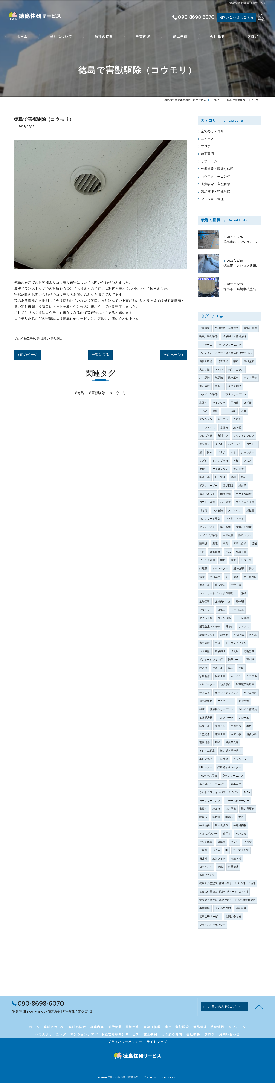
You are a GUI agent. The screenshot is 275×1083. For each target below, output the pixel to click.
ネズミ (203, 460)
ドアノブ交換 (220, 460)
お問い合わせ (233, 916)
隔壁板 (203, 543)
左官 (202, 552)
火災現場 (238, 635)
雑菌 (202, 709)
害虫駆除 (204, 643)
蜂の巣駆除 (247, 809)
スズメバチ (234, 510)
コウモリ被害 (207, 502)
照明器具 (249, 651)
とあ (228, 552)
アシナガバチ (207, 527)
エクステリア (220, 469)
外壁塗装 (233, 867)
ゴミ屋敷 (204, 651)
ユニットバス (207, 427)
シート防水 (237, 610)
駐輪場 (222, 842)
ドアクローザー (208, 485)
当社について (207, 875)
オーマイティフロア (227, 693)
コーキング (205, 867)
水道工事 (236, 734)
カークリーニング (209, 800)
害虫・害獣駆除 (208, 336)
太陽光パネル (223, 601)
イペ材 (248, 842)
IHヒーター (205, 767)
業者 (235, 361)
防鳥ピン (220, 726)
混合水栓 (251, 734)
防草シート (234, 659)
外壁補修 (204, 734)
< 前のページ (27, 355)
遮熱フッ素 (219, 858)
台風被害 (228, 535)
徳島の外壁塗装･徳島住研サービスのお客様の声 (227, 900)
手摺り (203, 469)
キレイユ (236, 676)
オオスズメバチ (208, 834)
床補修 (248, 403)
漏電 (215, 543)
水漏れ (224, 427)
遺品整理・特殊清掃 (215, 191)
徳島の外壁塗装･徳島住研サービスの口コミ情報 (227, 883)
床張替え (220, 585)
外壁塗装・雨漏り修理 (217, 169)
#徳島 (79, 393)
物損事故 (225, 684)
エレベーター (207, 684)
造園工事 (204, 693)
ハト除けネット (235, 518)
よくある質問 (223, 908)
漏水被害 (238, 568)
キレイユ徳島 (207, 751)
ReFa (247, 792)
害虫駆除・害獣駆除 (49, 338)
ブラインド (205, 610)
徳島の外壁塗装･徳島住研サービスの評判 (223, 892)
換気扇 (235, 651)
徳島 (220, 867)
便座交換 (223, 759)
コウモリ (251, 444)
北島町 (203, 850)
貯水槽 (203, 668)
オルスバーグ (225, 718)
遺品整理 (220, 651)
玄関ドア (223, 436)
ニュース (207, 139)
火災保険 (204, 369)
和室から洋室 (244, 527)
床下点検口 (250, 577)
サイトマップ (157, 1042)
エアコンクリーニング (212, 784)
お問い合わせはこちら (236, 17)
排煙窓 (203, 568)
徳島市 (203, 817)
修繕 (233, 477)
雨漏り (219, 386)
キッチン (223, 419)
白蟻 (217, 643)
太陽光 (203, 809)
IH (226, 850)
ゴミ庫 (216, 850)
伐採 (241, 668)
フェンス (243, 626)
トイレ (219, 369)
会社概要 (241, 908)
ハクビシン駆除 (208, 394)
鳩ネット (246, 477)
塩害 (233, 560)
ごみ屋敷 (230, 809)
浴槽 (243, 593)
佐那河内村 (239, 825)
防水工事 (233, 378)
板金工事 (204, 477)
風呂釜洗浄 (231, 742)
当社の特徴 (205, 361)
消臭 (225, 543)
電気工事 (220, 734)
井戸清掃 (204, 825)
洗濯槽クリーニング (221, 709)
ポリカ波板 (229, 411)
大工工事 (236, 784)
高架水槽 (236, 858)
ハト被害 (225, 502)
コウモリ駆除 (244, 494)
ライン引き (219, 403)
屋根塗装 (249, 361)
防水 (209, 452)
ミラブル (251, 676)
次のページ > (173, 355)
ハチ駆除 (217, 510)
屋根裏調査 (221, 825)
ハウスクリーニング (215, 176)
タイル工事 (205, 618)
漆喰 (202, 577)
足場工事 (204, 601)
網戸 (222, 560)
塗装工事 (217, 668)
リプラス (246, 560)
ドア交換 (243, 701)
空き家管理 (250, 693)
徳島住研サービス (209, 916)
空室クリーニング (232, 776)
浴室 (243, 411)
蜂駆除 (224, 635)
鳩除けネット (207, 635)
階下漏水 (225, 527)
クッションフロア (243, 436)
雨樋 (215, 411)
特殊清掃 (223, 361)
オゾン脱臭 (205, 842)
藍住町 (216, 817)
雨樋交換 (225, 494)
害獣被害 (238, 469)
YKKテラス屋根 (208, 776)
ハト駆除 (204, 378)
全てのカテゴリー (214, 131)
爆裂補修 (215, 552)
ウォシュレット (242, 759)
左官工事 (236, 585)
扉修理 (240, 601)
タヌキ (219, 444)
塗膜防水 (236, 726)
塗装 (235, 577)
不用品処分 (205, 759)
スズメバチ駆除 (208, 535)
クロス (237, 419)
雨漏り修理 (250, 328)
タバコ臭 (241, 834)
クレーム (243, 718)
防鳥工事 (204, 726)
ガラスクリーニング (234, 394)
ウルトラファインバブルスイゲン (219, 792)
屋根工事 (215, 577)
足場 (254, 543)
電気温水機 (205, 701)
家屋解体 (204, 676)
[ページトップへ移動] (259, 1007)
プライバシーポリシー (212, 925)
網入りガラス (236, 369)
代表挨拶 (204, 328)
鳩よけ (216, 809)
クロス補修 (205, 436)
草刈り (250, 659)
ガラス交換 (239, 543)
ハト (233, 452)
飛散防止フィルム (209, 626)
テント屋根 (250, 378)
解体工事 (220, 676)
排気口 (222, 610)
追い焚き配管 (241, 850)
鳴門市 (227, 834)
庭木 (230, 668)
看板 (249, 726)
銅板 (217, 742)
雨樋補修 (204, 742)
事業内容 (204, 908)
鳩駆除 (219, 378)
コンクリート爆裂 (209, 518)
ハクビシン (234, 444)
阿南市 (229, 817)
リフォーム (209, 161)
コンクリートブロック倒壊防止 (217, 593)
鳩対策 (242, 485)
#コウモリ (118, 393)
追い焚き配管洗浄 (230, 751)
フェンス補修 (207, 560)
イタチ (222, 452)
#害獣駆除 (97, 393)
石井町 (203, 858)
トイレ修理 (242, 618)
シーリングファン (235, 643)
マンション (205, 419)
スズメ (248, 460)
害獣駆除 (204, 386)
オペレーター (220, 568)
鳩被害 (250, 510)
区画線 (235, 403)
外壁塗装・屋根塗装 (227, 328)
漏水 (251, 568)
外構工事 (241, 552)
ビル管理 (220, 477)
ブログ (18, 338)
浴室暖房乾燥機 (245, 684)
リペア (203, 411)
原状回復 (228, 485)
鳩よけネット (207, 494)
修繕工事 (204, 585)
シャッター (247, 452)
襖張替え (204, 444)
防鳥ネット (245, 535)
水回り (203, 403)
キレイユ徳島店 (247, 709)
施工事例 (29, 338)
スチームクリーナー (237, 800)
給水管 (237, 427)
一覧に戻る (100, 355)
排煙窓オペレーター (229, 767)
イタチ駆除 (234, 386)
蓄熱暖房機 (205, 718)
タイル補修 (224, 618)
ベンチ (235, 842)
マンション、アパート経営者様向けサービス (225, 353)
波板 (235, 460)
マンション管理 (212, 199)
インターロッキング (211, 659)
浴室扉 (253, 635)
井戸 (241, 817)
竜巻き (230, 626)
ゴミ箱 (203, 510)
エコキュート (225, 701)
